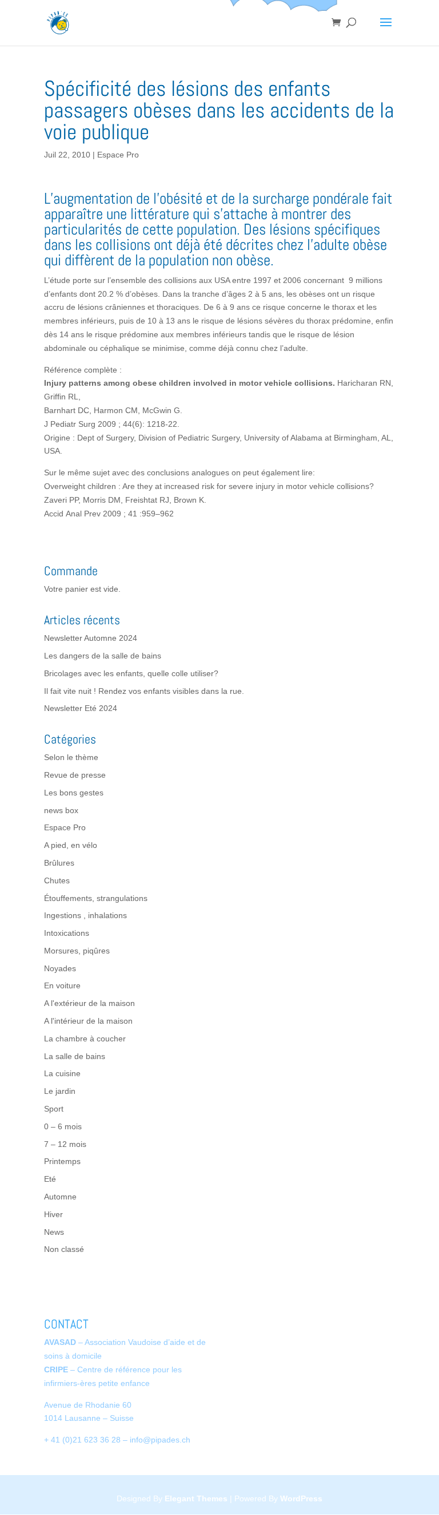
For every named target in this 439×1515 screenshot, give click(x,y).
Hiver (53, 1214)
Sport (53, 1108)
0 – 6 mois (63, 1126)
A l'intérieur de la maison (88, 1020)
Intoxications (66, 933)
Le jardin (59, 1091)
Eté (50, 1178)
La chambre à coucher (85, 1038)
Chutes (57, 880)
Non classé (64, 1249)
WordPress (301, 1498)
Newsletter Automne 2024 (90, 638)
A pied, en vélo (70, 845)
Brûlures (59, 862)
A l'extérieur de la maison (89, 1003)
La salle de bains (74, 1056)
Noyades (60, 968)
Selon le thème (71, 757)
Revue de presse (75, 774)
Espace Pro (118, 154)
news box (61, 810)
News (54, 1232)
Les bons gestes (73, 792)
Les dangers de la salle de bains (102, 655)
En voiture (62, 985)
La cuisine (62, 1073)
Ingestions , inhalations (85, 915)
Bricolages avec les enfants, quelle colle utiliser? (131, 673)
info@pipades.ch (160, 1439)
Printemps (62, 1161)
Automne (60, 1196)
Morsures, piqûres (77, 950)
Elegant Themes (196, 1498)
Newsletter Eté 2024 (80, 708)
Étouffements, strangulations (95, 898)
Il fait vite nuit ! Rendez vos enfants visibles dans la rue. (144, 691)
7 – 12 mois (65, 1144)
